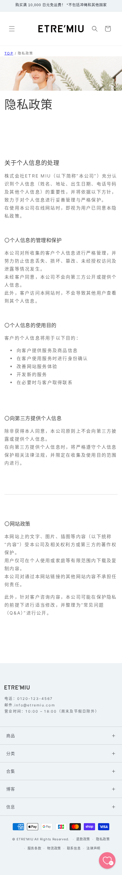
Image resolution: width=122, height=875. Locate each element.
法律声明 (93, 848)
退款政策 (83, 839)
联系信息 (74, 848)
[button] (11, 28)
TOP (8, 53)
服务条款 (34, 848)
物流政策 (54, 848)
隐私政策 (25, 53)
